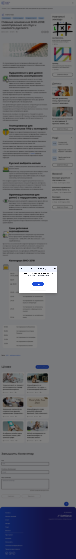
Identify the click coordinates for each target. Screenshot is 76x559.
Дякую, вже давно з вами (38, 288)
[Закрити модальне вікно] (55, 269)
